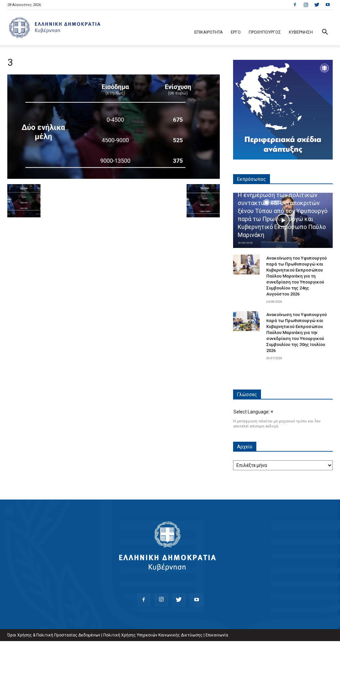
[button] (325, 33)
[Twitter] (317, 4)
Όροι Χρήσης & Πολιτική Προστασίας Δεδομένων (53, 635)
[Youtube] (328, 4)
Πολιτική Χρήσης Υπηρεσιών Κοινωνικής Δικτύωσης (153, 635)
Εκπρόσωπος (251, 179)
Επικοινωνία (217, 635)
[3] (113, 177)
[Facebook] (295, 4)
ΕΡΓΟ (236, 32)
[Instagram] (306, 4)
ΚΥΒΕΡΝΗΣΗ (301, 32)
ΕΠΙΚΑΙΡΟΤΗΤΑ (208, 32)
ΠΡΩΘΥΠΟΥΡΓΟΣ (265, 32)
